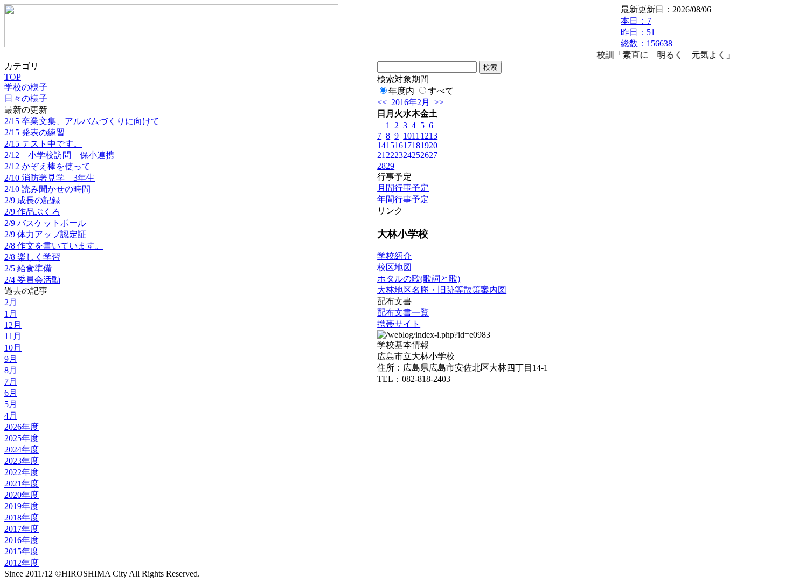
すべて (441, 90)
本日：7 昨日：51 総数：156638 (646, 32)
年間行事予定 (403, 199)
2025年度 (21, 438)
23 (398, 155)
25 (416, 155)
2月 (10, 302)
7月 (10, 381)
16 (398, 145)
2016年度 (21, 540)
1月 (10, 313)
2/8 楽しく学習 (32, 257)
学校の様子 (25, 87)
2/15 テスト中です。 (43, 143)
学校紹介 (394, 255)
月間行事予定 (403, 188)
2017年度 (21, 528)
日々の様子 (25, 98)
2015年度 (21, 551)
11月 (13, 336)
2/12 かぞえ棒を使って (47, 166)
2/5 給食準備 (28, 268)
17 (407, 145)
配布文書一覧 (403, 312)
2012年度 (21, 562)
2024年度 (21, 449)
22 (390, 155)
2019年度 (21, 506)
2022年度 (21, 472)
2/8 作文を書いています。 (53, 245)
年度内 (401, 90)
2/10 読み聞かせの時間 (47, 189)
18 (416, 145)
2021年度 (21, 483)
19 (424, 145)
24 (407, 155)
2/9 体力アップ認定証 (45, 234)
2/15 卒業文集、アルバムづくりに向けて (81, 121)
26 (424, 155)
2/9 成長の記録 (32, 200)
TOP (12, 76)
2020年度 (21, 494)
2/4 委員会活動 (32, 279)
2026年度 (21, 426)
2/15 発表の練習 (34, 132)
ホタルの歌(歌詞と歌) (418, 278)
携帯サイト (398, 323)
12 (424, 135)
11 (416, 135)
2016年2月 (410, 102)
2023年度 (21, 460)
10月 (13, 347)
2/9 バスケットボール (45, 223)
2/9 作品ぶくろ (32, 211)
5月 (10, 404)
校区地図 (394, 267)
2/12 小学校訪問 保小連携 (59, 155)
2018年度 (21, 517)
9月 (10, 358)
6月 (10, 392)
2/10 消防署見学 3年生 (49, 177)
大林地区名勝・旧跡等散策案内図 (441, 289)
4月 (10, 415)
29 (390, 165)
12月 (13, 325)
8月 (10, 370)
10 (407, 135)
